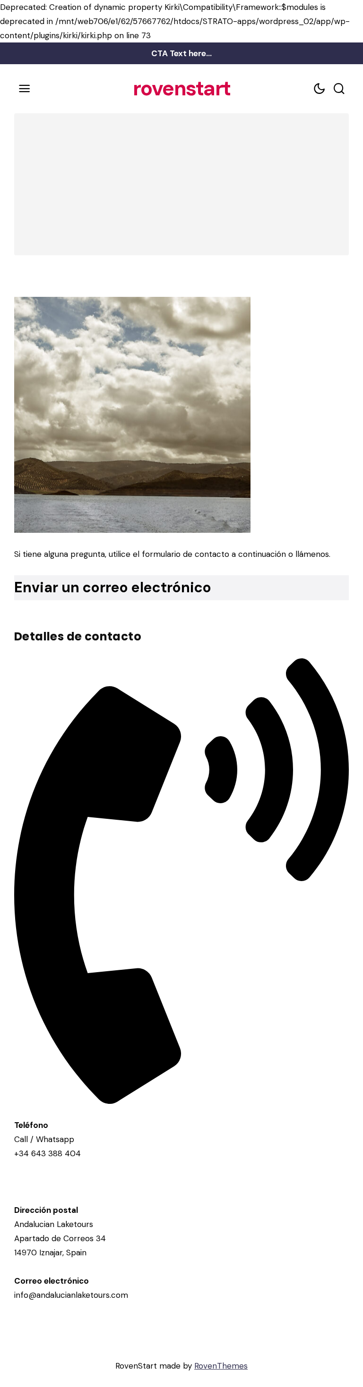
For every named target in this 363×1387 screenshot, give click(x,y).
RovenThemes (221, 1366)
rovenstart (182, 88)
